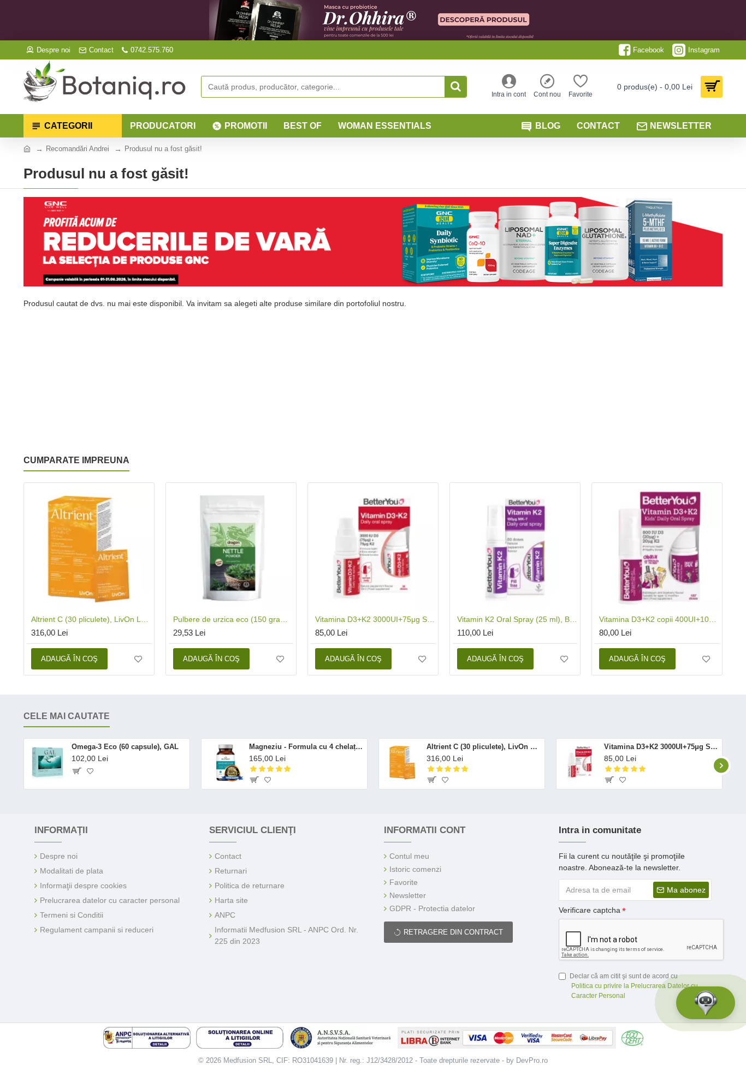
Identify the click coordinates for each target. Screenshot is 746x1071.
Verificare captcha (589, 910)
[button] (24, 765)
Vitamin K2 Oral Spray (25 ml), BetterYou (517, 619)
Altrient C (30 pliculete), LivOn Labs (91, 619)
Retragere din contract (453, 932)
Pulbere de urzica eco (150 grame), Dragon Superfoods (233, 619)
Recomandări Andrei (77, 149)
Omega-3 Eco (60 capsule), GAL (125, 747)
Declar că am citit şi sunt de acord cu (634, 986)
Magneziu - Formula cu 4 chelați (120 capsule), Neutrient (306, 747)
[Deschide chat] (705, 1002)
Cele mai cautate (66, 716)
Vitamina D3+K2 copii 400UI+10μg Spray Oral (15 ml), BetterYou (659, 619)
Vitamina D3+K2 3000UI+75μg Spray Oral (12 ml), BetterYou (375, 619)
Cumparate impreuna (76, 460)
